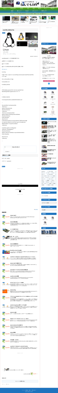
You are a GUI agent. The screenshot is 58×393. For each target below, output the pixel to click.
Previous (1, 20)
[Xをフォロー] (20, 191)
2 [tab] (17, 25)
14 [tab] (33, 25)
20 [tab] (41, 25)
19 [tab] (40, 25)
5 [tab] (21, 25)
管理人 (30, 390)
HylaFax (4, 166)
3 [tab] (18, 25)
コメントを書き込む (20, 381)
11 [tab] (29, 25)
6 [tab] (22, 25)
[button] (55, 195)
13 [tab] (32, 25)
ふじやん (49, 55)
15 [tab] (35, 25)
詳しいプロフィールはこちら (49, 80)
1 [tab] (16, 25)
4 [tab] (20, 25)
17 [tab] (37, 25)
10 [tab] (28, 25)
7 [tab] (24, 25)
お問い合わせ (34, 390)
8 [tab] (25, 25)
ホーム (23, 390)
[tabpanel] (6, 20)
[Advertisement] (20, 175)
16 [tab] (36, 25)
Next (56, 20)
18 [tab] (39, 25)
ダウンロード (4, 69)
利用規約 (26, 390)
